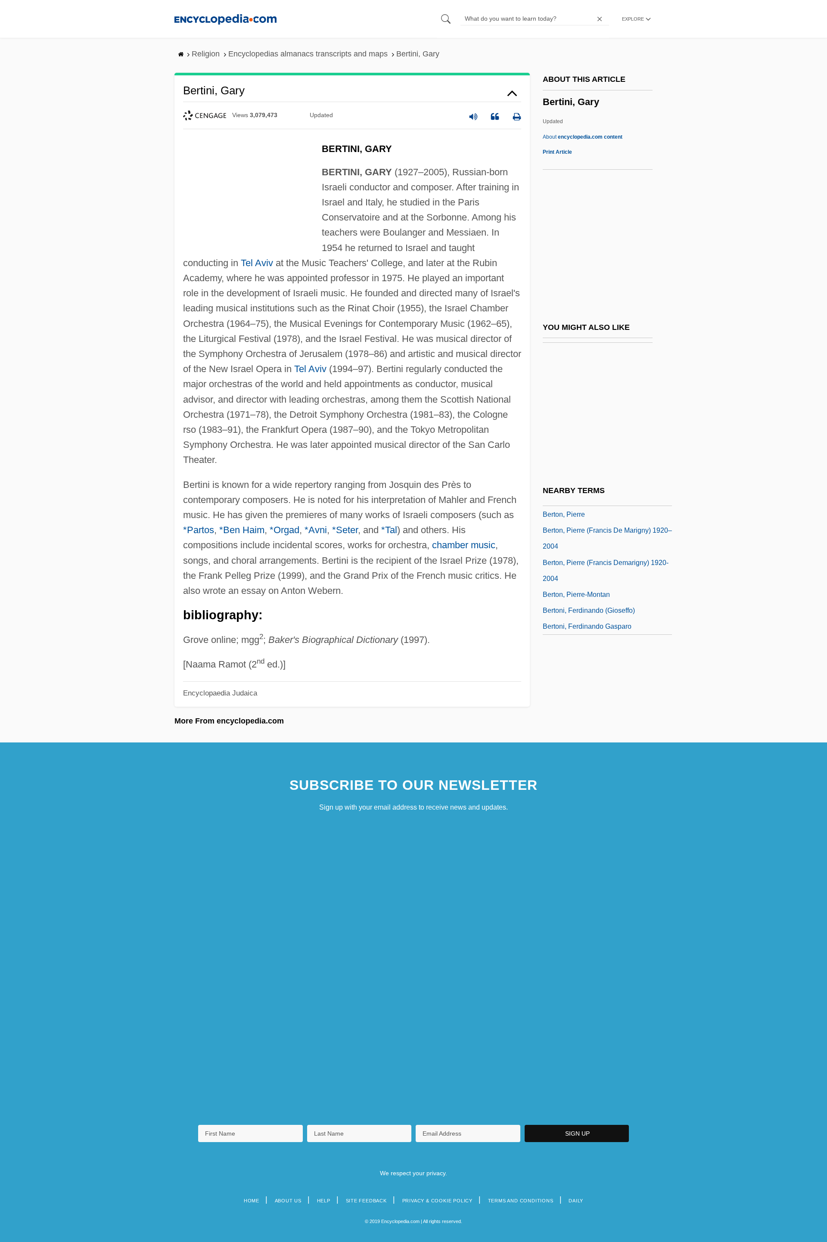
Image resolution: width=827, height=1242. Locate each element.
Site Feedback (366, 1200)
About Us (288, 1200)
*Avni (316, 530)
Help (323, 1200)
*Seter (345, 530)
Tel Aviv (257, 263)
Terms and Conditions (520, 1200)
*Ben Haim (241, 530)
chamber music (463, 545)
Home (251, 1200)
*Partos (198, 530)
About (582, 137)
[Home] (225, 18)
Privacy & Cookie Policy (437, 1200)
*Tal (389, 530)
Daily (576, 1200)
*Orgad (284, 530)
